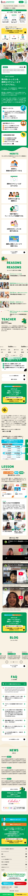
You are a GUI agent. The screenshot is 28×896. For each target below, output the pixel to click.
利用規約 (16, 887)
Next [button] (21, 355)
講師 (2, 854)
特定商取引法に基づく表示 (6, 887)
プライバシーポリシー (5, 888)
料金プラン (3, 856)
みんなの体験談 (4, 864)
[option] (14, 343)
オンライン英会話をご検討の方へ (7, 848)
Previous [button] (7, 355)
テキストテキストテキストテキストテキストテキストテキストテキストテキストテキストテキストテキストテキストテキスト (14, 71)
